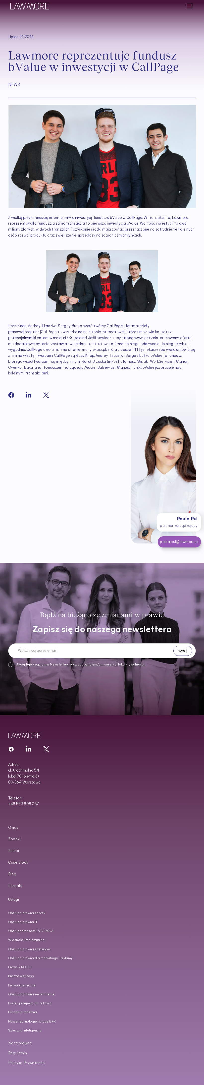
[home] (29, 6)
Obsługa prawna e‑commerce (31, 994)
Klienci (14, 851)
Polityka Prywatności (27, 1063)
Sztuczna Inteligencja (25, 1030)
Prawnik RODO (19, 967)
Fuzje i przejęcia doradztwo (29, 1003)
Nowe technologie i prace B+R (32, 1021)
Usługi (13, 900)
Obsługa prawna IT (23, 922)
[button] (189, 6)
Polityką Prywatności (128, 664)
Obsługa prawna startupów (29, 949)
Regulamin (41, 664)
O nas (13, 828)
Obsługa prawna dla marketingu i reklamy (40, 958)
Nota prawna (20, 1043)
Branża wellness (21, 976)
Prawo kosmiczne (22, 985)
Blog (12, 874)
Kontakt (15, 886)
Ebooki (14, 839)
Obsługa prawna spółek (26, 913)
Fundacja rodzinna (22, 1012)
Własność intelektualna (26, 940)
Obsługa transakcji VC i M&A (30, 931)
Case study (18, 863)
